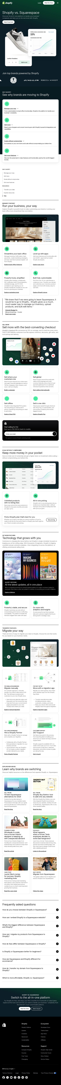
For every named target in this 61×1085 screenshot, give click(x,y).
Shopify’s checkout (8, 330)
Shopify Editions (26, 1027)
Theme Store (44, 1030)
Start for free (49, 3)
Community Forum (46, 1053)
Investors (24, 1033)
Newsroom (25, 1037)
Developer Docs (45, 1027)
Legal (17, 1073)
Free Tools (25, 1056)
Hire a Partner (45, 1056)
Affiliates (43, 1040)
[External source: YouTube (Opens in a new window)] (11, 1077)
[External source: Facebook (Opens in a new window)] (3, 1077)
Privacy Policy (26, 1073)
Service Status (45, 1059)
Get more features (9, 182)
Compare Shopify (27, 1050)
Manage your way (9, 173)
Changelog (25, 1059)
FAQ (5, 196)
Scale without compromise (11, 179)
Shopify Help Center (46, 1050)
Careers (24, 1030)
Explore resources (9, 193)
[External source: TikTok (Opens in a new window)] (19, 1077)
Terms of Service (7, 1073)
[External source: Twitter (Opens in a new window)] (7, 1077)
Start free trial (8, 22)
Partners (43, 1037)
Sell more (6, 176)
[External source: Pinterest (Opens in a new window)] (26, 1077)
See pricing (51, 520)
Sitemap (35, 1073)
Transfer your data (9, 189)
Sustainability (25, 1040)
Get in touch (37, 1008)
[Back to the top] (4, 1025)
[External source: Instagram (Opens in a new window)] (15, 1077)
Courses (24, 1053)
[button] (58, 3)
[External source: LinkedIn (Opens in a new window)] (22, 1077)
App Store (44, 1033)
